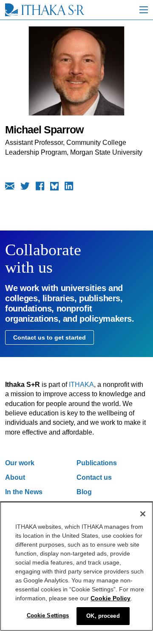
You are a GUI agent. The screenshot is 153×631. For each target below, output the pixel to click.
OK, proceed (102, 616)
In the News (23, 492)
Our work (19, 463)
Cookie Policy (110, 598)
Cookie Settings (48, 615)
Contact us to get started (49, 337)
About (15, 477)
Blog (84, 492)
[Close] (142, 513)
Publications (96, 463)
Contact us (94, 477)
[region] (76, 566)
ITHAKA (81, 384)
